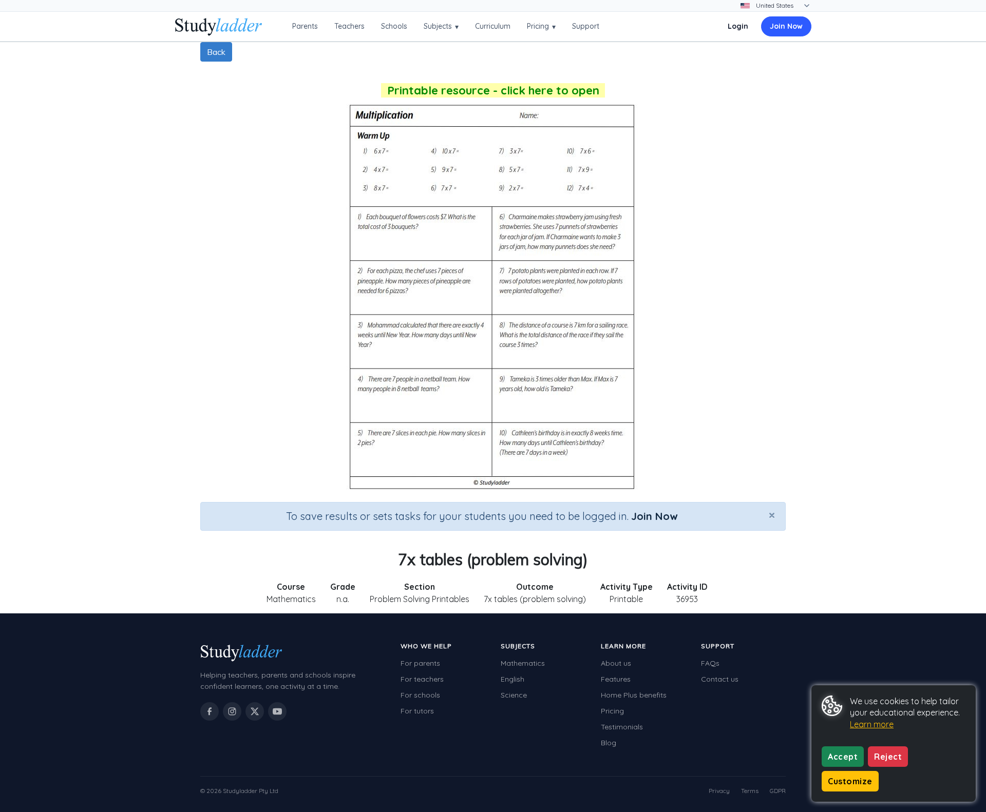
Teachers (349, 26)
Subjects (441, 26)
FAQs (710, 663)
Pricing (541, 26)
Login (738, 26)
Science (514, 695)
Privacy (719, 791)
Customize (850, 781)
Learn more (872, 724)
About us (616, 663)
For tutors (417, 711)
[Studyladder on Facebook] (209, 711)
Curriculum (492, 26)
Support (585, 26)
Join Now (786, 26)
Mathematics (523, 663)
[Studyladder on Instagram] (232, 711)
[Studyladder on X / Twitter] (254, 711)
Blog (608, 742)
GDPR (778, 791)
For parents (420, 663)
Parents (305, 26)
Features (616, 679)
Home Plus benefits (634, 695)
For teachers (422, 679)
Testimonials (622, 726)
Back (216, 52)
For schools (420, 695)
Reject (888, 756)
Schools (394, 26)
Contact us (719, 679)
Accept (843, 756)
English (512, 679)
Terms (750, 791)
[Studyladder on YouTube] (277, 711)
